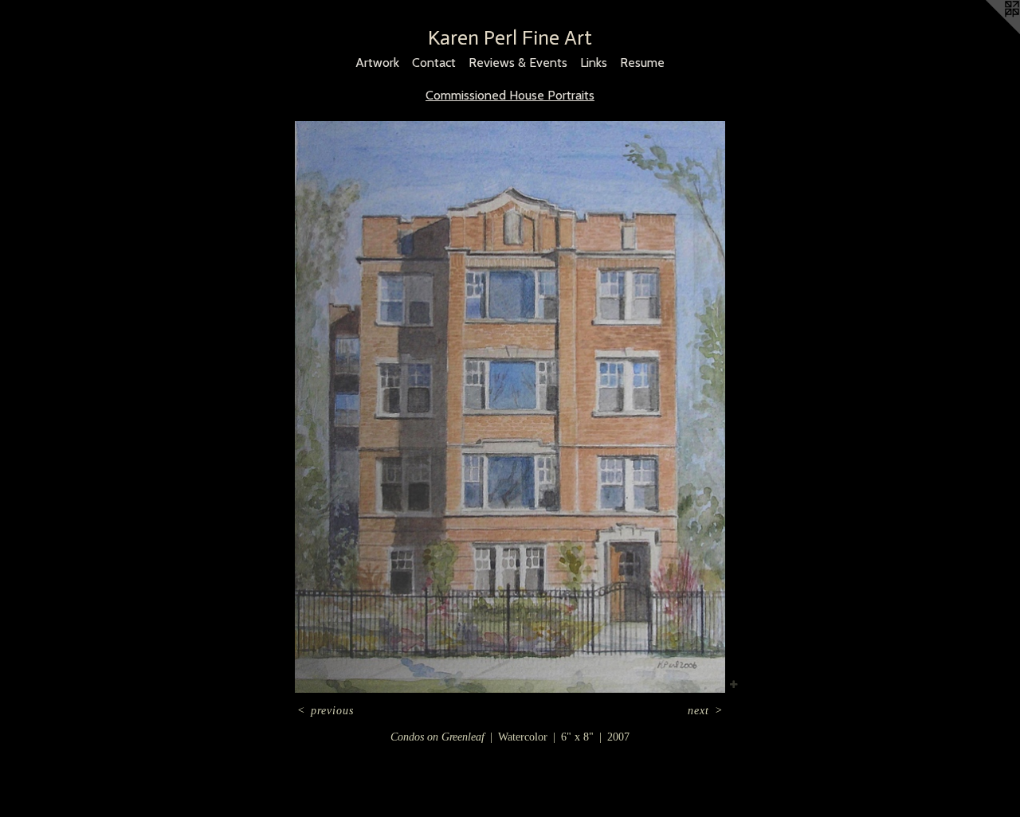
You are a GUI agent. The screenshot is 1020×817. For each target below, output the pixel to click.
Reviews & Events (518, 62)
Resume (642, 62)
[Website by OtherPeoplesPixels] (988, 32)
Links (593, 62)
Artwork (377, 62)
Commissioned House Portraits (510, 95)
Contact (434, 62)
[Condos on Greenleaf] (510, 407)
